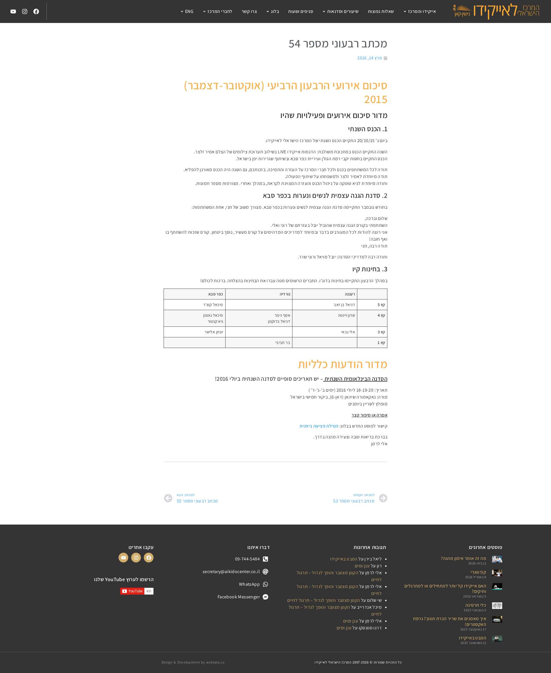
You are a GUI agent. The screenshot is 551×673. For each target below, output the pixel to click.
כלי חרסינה (475, 605)
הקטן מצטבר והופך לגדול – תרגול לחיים (323, 600)
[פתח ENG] (182, 11)
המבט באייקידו (472, 638)
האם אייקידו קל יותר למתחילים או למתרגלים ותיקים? (445, 588)
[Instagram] (24, 11)
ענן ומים (362, 566)
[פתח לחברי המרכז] (204, 11)
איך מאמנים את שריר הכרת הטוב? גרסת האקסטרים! (449, 621)
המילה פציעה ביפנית (319, 426)
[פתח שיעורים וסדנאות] (324, 11)
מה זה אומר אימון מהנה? (463, 558)
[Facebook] (36, 11)
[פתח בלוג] (267, 11)
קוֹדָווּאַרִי (478, 572)
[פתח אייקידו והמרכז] (405, 11)
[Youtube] (13, 11)
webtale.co (215, 662)
